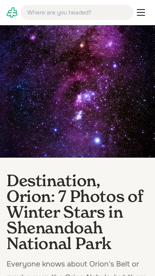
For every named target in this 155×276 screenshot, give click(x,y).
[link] (12, 12)
